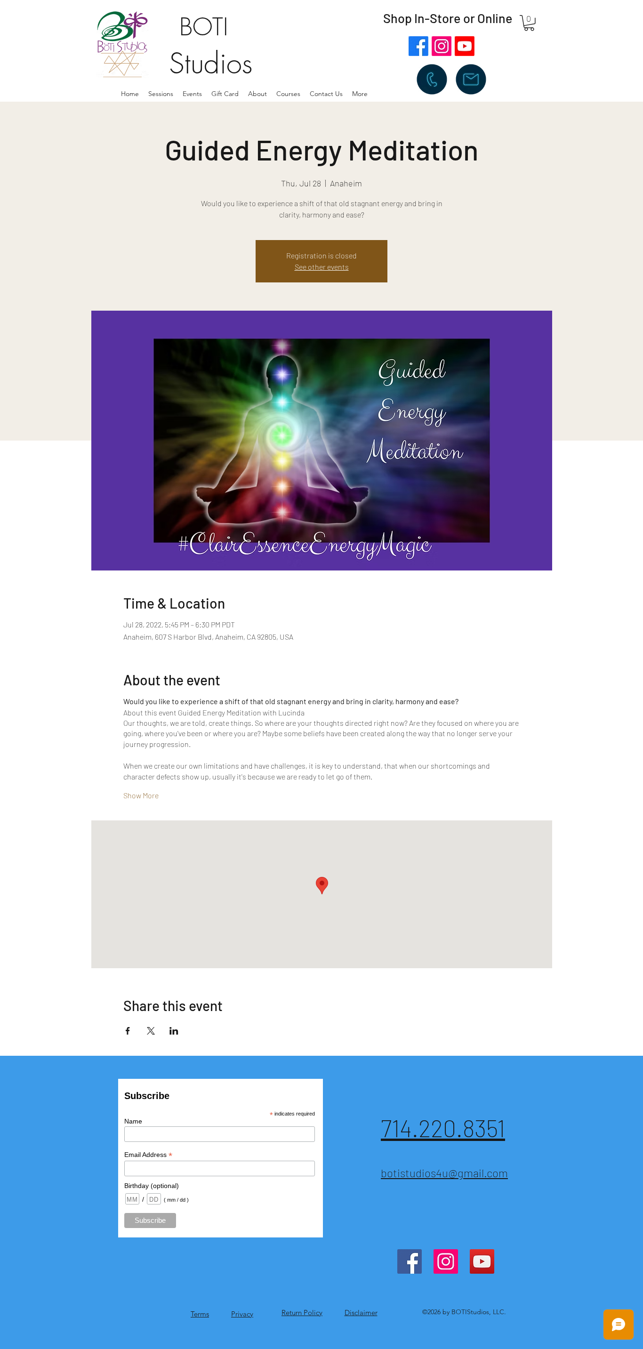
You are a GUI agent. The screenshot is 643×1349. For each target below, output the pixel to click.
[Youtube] (464, 46)
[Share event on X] (150, 1031)
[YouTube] (482, 1261)
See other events (322, 266)
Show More (141, 795)
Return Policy (301, 1312)
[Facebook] (418, 46)
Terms (200, 1313)
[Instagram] (441, 46)
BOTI (203, 27)
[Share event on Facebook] (127, 1031)
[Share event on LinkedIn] (173, 1031)
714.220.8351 (443, 1128)
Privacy (242, 1313)
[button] (257, 94)
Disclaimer (361, 1312)
